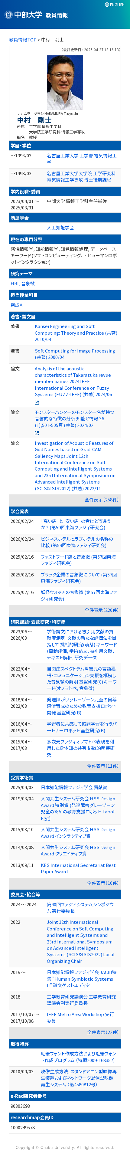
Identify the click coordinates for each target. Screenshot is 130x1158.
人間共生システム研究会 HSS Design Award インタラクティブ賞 (78, 832)
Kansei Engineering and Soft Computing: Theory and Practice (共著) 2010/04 (76, 332)
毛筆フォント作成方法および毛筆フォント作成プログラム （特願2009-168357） (78, 1056)
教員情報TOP (23, 39)
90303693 (20, 1106)
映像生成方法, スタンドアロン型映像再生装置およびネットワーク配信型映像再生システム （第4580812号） (79, 1077)
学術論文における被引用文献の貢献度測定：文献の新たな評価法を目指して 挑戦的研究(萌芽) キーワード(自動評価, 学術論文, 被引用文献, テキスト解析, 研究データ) (82, 644)
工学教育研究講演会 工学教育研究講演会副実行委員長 (81, 999)
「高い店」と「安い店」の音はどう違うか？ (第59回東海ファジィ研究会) (75, 524)
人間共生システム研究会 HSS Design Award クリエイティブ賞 (78, 850)
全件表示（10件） (103, 883)
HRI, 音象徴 (23, 283)
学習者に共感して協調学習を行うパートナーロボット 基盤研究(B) (81, 726)
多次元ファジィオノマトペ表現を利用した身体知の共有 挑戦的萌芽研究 (81, 748)
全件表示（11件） (103, 766)
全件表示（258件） (102, 499)
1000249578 (23, 1127)
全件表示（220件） (102, 610)
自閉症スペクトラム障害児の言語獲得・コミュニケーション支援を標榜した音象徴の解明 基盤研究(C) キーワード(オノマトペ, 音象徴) (82, 678)
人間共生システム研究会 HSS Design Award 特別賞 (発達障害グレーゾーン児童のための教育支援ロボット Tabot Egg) (78, 808)
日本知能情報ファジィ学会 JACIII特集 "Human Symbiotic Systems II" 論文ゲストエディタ (82, 978)
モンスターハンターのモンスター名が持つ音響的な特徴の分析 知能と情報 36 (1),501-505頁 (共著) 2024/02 (74, 418)
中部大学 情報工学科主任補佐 (77, 201)
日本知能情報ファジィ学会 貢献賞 (74, 787)
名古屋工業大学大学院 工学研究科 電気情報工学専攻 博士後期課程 (81, 176)
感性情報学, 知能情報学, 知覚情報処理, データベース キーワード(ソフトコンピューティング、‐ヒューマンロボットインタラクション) (64, 255)
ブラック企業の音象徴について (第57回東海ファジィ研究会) (79, 577)
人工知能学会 (60, 227)
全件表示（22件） (103, 1032)
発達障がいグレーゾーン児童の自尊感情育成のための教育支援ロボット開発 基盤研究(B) (82, 706)
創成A (16, 305)
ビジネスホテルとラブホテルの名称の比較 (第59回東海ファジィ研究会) (77, 542)
